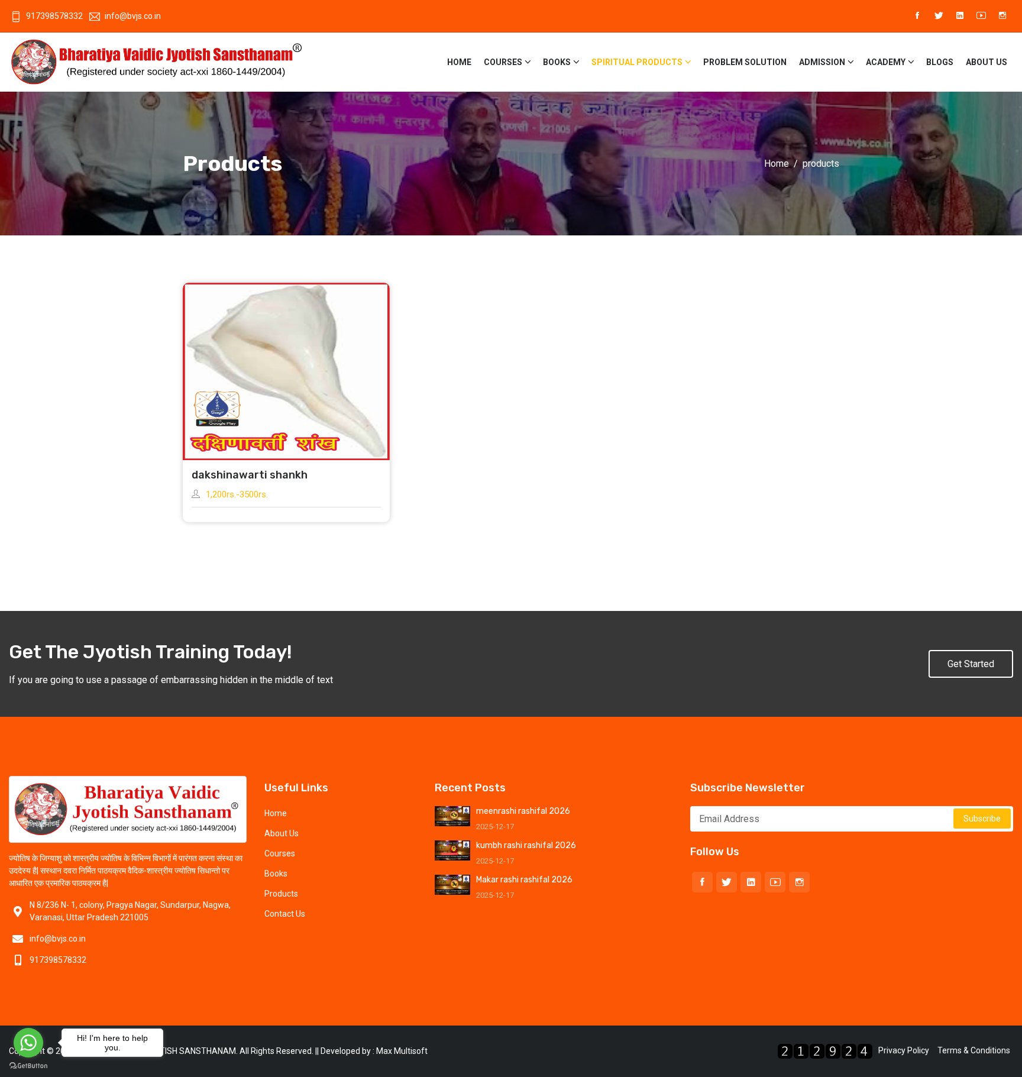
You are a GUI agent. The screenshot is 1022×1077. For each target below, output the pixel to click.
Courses (503, 62)
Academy (885, 62)
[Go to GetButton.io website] (28, 1065)
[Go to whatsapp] (28, 1042)
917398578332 (54, 16)
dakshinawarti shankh (250, 474)
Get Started (970, 664)
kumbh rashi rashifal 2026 (526, 845)
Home (459, 62)
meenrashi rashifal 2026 (523, 811)
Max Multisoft (402, 1051)
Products (281, 893)
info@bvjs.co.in (133, 16)
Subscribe (982, 818)
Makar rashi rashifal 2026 (524, 880)
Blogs (939, 62)
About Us (986, 62)
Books (557, 62)
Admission (822, 62)
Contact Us (284, 913)
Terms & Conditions (973, 1050)
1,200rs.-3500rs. (237, 494)
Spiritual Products (637, 62)
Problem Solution (745, 62)
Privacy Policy (903, 1050)
